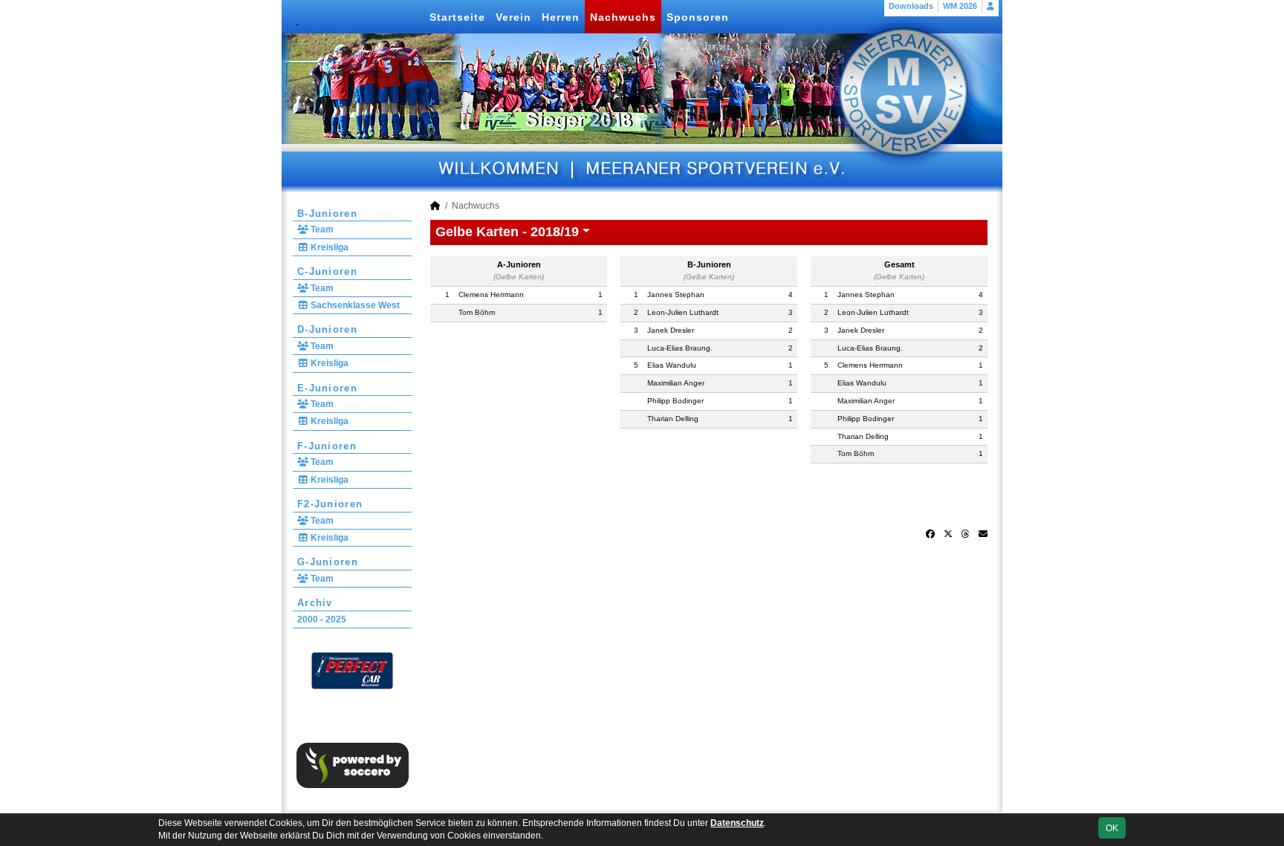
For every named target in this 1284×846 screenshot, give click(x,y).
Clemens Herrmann (491, 294)
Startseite (457, 17)
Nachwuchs (623, 17)
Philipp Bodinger (675, 401)
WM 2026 (960, 5)
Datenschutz (737, 823)
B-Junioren (327, 213)
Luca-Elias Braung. (680, 348)
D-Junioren (327, 329)
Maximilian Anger (675, 383)
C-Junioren (327, 271)
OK (1112, 828)
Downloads (911, 5)
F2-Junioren (330, 504)
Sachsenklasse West (354, 305)
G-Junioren (327, 561)
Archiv (315, 602)
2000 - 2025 (321, 619)
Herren (561, 17)
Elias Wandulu (671, 365)
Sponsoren (698, 17)
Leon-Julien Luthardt (683, 312)
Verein (513, 17)
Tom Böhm (476, 312)
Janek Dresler (670, 330)
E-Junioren (327, 388)
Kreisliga (328, 247)
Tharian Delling (672, 418)
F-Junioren (327, 446)
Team (321, 229)
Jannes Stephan (675, 294)
